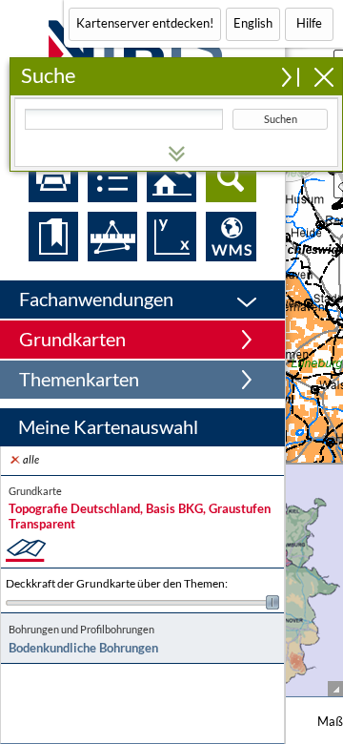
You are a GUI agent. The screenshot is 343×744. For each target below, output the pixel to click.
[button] (142, 299)
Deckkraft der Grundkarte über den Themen (117, 583)
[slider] (142, 602)
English (252, 23)
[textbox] (124, 119)
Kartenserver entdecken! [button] (144, 23)
